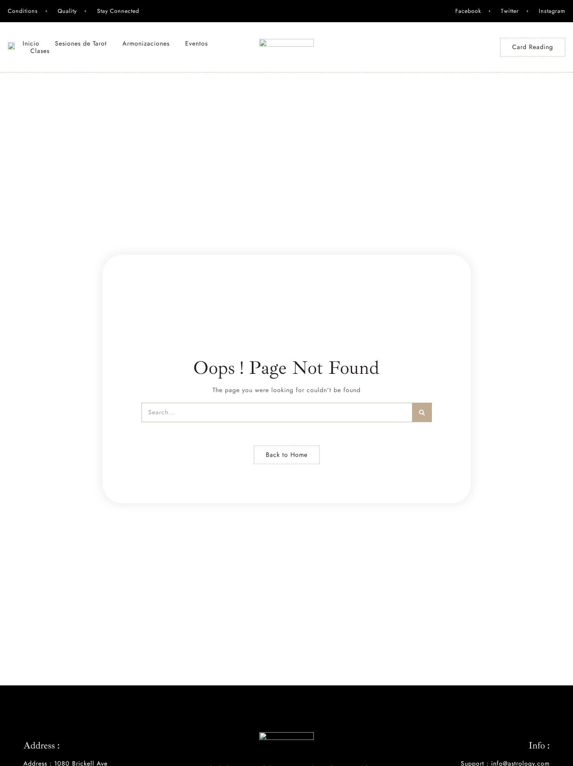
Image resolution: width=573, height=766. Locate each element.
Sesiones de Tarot (81, 43)
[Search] (422, 412)
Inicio (31, 43)
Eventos (196, 43)
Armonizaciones (146, 43)
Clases (40, 51)
